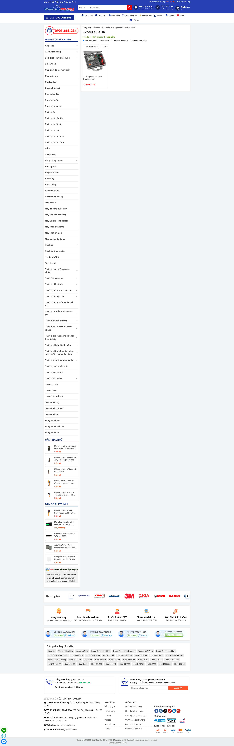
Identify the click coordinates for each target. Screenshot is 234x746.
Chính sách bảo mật (133, 729)
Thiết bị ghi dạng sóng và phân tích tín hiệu (59, 337)
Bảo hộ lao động (53, 52)
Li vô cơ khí (50, 202)
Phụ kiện (49, 245)
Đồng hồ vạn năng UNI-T (58, 655)
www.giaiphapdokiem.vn (65, 725)
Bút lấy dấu (50, 64)
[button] (182, 8)
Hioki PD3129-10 (54, 664)
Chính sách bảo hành (134, 724)
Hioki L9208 (151, 664)
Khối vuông (50, 184)
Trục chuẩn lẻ (51, 414)
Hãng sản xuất (131, 15)
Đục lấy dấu (50, 166)
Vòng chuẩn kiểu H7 (54, 426)
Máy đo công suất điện (56, 209)
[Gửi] (129, 7)
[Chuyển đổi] (76, 45)
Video (182, 15)
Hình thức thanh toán (134, 711)
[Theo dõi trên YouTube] (178, 711)
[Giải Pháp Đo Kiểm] (59, 8)
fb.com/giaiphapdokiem (67, 729)
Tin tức (160, 15)
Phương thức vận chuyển (136, 715)
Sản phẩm (115, 15)
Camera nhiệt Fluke (145, 651)
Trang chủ (88, 15)
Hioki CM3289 (114, 660)
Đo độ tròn (50, 154)
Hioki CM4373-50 (172, 660)
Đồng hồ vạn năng (54, 160)
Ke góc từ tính (52, 172)
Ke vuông (49, 178)
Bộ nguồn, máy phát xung (57, 58)
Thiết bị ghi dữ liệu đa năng (58, 345)
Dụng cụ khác (51, 100)
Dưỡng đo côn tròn (54, 118)
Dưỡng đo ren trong (55, 142)
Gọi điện (60, 635)
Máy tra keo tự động (55, 239)
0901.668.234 (170, 2)
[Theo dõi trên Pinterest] (170, 711)
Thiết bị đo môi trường (56, 321)
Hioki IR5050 (143, 660)
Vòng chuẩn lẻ (52, 432)
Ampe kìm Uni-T (156, 655)
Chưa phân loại (52, 88)
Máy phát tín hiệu (53, 233)
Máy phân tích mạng (54, 227)
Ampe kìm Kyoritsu (124, 655)
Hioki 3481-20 (179, 664)
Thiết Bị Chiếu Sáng (54, 278)
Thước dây (50, 390)
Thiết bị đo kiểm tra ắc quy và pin (59, 313)
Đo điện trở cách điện (174, 655)
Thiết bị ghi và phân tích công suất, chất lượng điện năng (59, 352)
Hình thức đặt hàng (133, 706)
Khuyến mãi (146, 15)
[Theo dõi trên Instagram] (161, 711)
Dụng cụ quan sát (53, 106)
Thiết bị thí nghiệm (54, 378)
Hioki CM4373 (156, 660)
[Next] (187, 596)
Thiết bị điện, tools (54, 284)
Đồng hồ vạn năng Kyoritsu (124, 651)
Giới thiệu (102, 15)
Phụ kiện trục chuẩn (55, 251)
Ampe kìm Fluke (82, 651)
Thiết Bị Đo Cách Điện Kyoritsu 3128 (92, 78)
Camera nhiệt (108, 655)
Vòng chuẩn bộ (52, 420)
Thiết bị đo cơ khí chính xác (58, 290)
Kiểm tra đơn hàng (183, 2)
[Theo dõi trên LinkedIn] (174, 711)
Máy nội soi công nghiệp (56, 221)
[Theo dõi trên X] (165, 711)
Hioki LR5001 (83, 664)
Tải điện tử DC (52, 257)
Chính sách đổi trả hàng (135, 720)
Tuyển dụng (110, 711)
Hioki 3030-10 (110, 664)
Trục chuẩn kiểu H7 (54, 408)
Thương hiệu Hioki (65, 651)
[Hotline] (3, 730)
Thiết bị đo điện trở (54, 296)
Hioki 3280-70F (129, 660)
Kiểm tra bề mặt (52, 190)
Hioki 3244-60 (69, 664)
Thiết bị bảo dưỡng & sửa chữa (57, 270)
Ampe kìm (49, 46)
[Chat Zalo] (3, 735)
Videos (108, 720)
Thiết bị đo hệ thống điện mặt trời (59, 304)
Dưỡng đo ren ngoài (55, 136)
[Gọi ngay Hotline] (61, 30)
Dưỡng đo (50, 112)
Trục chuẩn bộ (52, 402)
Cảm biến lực (51, 76)
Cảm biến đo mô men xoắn (57, 70)
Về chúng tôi (110, 706)
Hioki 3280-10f (75, 660)
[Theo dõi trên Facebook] (156, 711)
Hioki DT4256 (96, 664)
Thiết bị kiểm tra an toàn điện (59, 360)
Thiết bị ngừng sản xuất (56, 366)
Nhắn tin (70, 635)
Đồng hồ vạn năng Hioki (100, 651)
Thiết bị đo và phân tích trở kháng (58, 328)
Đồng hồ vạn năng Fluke (166, 651)
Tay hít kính (50, 263)
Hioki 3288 (88, 660)
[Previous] (71, 596)
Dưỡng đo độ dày (53, 124)
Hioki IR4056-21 (165, 664)
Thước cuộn (51, 384)
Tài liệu (171, 15)
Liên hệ (136, 20)
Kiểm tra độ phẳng (54, 196)
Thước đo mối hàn (54, 396)
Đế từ (48, 148)
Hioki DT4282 (124, 664)
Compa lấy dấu (52, 94)
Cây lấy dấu (50, 82)
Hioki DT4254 (138, 664)
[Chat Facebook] (3, 741)
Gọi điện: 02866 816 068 (175, 635)
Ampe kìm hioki (77, 655)
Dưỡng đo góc (52, 130)
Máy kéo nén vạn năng (55, 214)
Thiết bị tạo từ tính (54, 372)
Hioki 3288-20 (100, 660)
